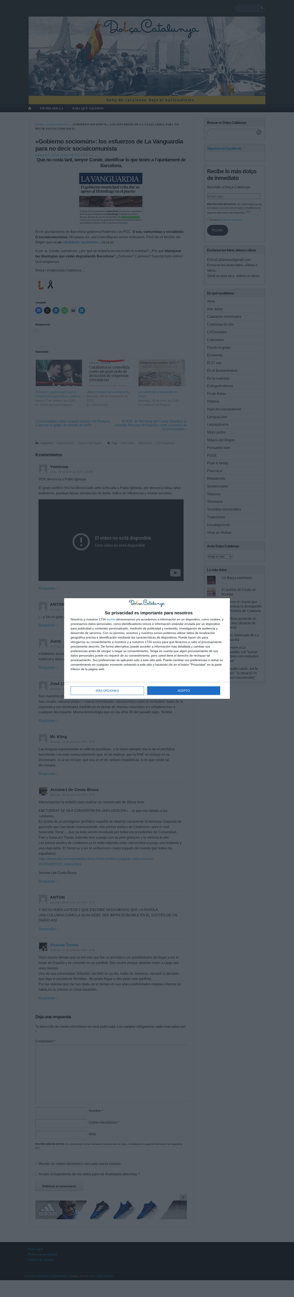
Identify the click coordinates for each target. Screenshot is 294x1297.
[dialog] (147, 648)
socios (111, 619)
